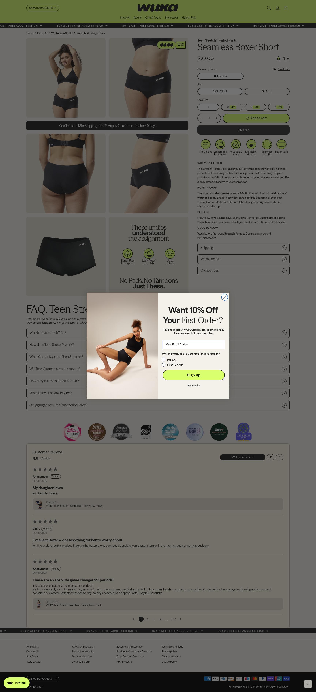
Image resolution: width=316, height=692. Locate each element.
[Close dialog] (224, 297)
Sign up (193, 375)
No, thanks (194, 385)
